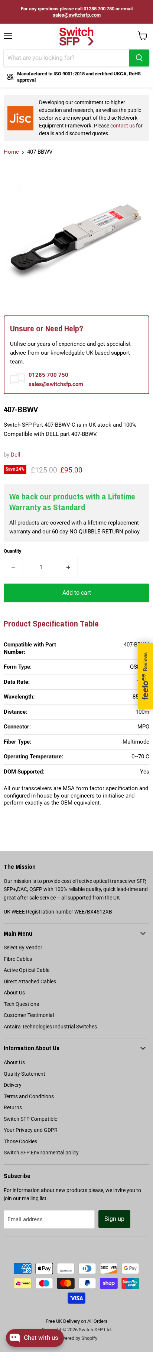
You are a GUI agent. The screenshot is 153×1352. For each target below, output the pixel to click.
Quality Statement (24, 1074)
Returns (13, 1107)
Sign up (114, 1218)
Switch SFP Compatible (30, 1119)
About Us (14, 993)
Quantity (13, 551)
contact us (122, 126)
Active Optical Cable (26, 970)
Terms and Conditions (29, 1096)
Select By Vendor (23, 947)
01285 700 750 (99, 8)
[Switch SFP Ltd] (76, 36)
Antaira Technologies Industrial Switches (50, 1027)
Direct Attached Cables (30, 981)
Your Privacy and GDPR (31, 1130)
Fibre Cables (18, 959)
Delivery (13, 1085)
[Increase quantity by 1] (68, 567)
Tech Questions (21, 1004)
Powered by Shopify (76, 1338)
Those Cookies (20, 1141)
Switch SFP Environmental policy (41, 1152)
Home (11, 151)
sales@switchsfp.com (77, 15)
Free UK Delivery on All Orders (77, 1321)
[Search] (139, 57)
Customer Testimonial (29, 1015)
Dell (15, 454)
